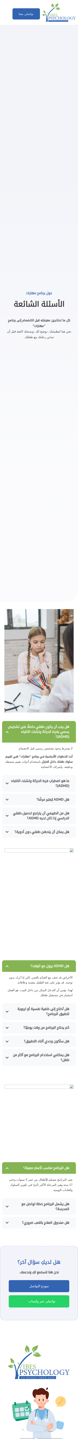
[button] (6, 12)
